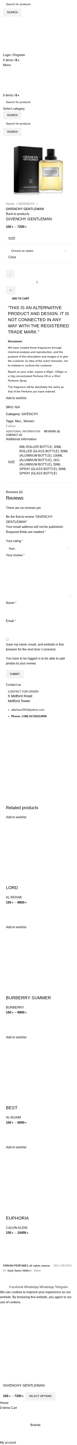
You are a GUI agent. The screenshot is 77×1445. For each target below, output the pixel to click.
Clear (12, 257)
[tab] (23, 431)
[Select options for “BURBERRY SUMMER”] (11, 1020)
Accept (8, 1308)
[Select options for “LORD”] (11, 910)
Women (28, 421)
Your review (15, 555)
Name (11, 602)
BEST (11, 1107)
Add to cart (20, 298)
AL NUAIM (13, 1117)
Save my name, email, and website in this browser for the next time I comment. (35, 647)
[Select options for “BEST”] (11, 1130)
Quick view (11, 920)
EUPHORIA (17, 1218)
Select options (40, 1396)
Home (10, 203)
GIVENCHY (27, 203)
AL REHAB (14, 897)
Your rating (14, 541)
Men (18, 421)
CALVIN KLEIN (16, 1227)
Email (11, 621)
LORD (12, 887)
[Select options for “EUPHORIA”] (11, 1240)
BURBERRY (15, 1007)
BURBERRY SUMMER (28, 997)
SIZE (11, 238)
